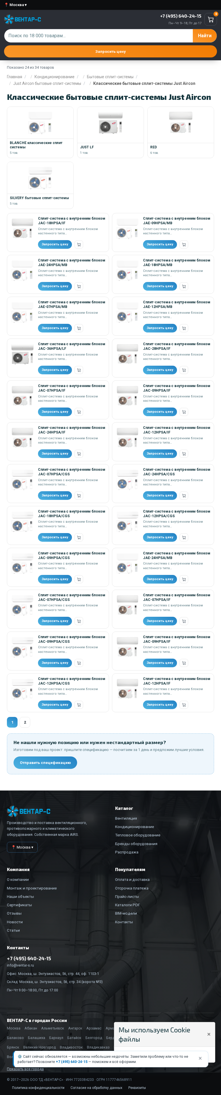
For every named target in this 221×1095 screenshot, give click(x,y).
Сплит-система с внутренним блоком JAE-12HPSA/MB (176, 304)
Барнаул (56, 1038)
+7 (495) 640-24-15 (71, 1062)
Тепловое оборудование (137, 835)
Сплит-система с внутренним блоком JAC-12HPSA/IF (176, 429)
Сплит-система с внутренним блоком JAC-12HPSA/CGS (176, 513)
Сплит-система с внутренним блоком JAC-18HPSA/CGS (71, 513)
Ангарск (75, 1028)
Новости (15, 922)
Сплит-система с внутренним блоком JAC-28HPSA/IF (176, 346)
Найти (205, 35)
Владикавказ (98, 1047)
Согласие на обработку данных (96, 1088)
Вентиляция (126, 818)
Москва (13, 1028)
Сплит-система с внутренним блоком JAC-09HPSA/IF (176, 388)
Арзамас (94, 1028)
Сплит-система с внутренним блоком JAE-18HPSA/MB (176, 262)
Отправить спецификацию (45, 762)
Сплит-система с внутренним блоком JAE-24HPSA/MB (71, 262)
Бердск (112, 1038)
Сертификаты (19, 904)
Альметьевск (52, 1028)
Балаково (15, 1038)
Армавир (113, 1028)
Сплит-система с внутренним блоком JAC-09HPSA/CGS (71, 555)
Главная (14, 76)
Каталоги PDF (127, 904)
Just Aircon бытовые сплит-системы (47, 83)
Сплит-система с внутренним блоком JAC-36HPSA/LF (71, 346)
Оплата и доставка (132, 879)
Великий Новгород (39, 1047)
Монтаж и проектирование (32, 888)
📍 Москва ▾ (15, 5)
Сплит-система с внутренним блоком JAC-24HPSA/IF (71, 429)
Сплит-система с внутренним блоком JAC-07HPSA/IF (71, 388)
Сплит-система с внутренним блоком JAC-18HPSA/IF (71, 220)
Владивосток (71, 1047)
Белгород (93, 1038)
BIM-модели (126, 913)
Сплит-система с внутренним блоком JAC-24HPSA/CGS (176, 471)
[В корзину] (79, 244)
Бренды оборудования (136, 843)
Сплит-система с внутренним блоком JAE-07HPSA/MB (71, 304)
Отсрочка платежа (131, 888)
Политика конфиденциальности (38, 1088)
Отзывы (14, 913)
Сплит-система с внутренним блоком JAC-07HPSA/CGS (71, 471)
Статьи (13, 930)
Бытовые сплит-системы (110, 76)
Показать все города (25, 1069)
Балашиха (36, 1038)
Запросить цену (110, 51)
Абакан (30, 1028)
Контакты (124, 922)
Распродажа (126, 852)
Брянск (13, 1047)
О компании (18, 879)
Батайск (74, 1038)
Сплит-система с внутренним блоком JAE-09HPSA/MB (176, 220)
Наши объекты (20, 896)
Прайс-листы (127, 896)
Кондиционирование (55, 76)
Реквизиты (137, 1088)
